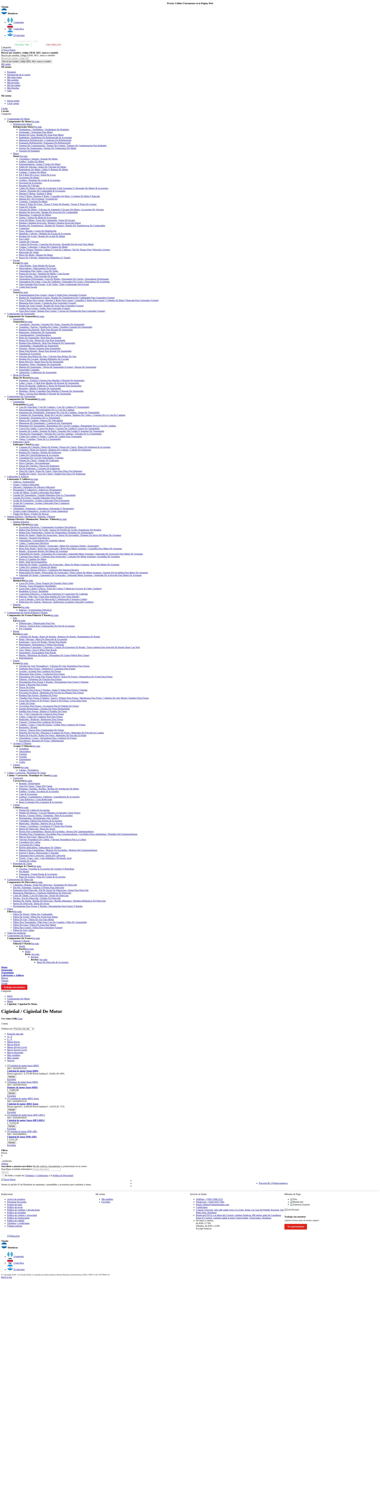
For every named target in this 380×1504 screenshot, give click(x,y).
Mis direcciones (14, 77)
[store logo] (8, 50)
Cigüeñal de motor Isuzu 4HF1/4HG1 (26, 1120)
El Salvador (19, 35)
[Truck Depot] (8, 1179)
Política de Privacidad (63, 1175)
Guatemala (18, 22)
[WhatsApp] (13, 1236)
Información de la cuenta (18, 74)
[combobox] (15, 58)
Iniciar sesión (13, 100)
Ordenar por (7, 1028)
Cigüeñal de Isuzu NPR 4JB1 (22, 1137)
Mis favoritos (13, 82)
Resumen (11, 72)
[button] (190, 11)
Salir (9, 90)
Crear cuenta (13, 103)
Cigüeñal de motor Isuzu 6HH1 (22, 1071)
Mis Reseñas (13, 88)
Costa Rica (18, 29)
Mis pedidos (13, 80)
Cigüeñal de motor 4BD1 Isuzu (22, 1104)
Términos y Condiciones (36, 1175)
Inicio (9, 996)
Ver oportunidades (295, 1227)
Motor (10, 1001)
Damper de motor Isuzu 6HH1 (22, 1087)
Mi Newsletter (13, 85)
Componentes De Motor (18, 998)
